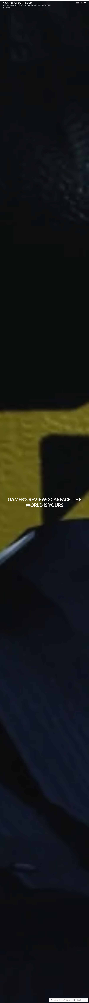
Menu (82, 3)
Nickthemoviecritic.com (17, 3)
